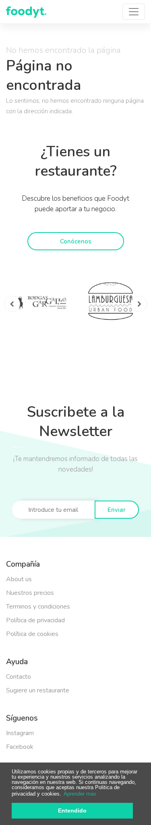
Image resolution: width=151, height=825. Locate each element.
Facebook (19, 746)
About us (19, 579)
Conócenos (75, 241)
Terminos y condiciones (38, 606)
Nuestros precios (30, 592)
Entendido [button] (72, 810)
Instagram (20, 733)
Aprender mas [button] (80, 794)
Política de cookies (32, 634)
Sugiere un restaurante (37, 690)
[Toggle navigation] (133, 12)
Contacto (18, 676)
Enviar (117, 510)
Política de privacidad (35, 620)
